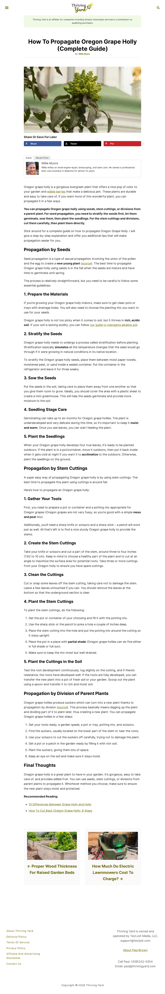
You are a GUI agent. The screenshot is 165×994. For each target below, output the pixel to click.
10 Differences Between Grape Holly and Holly (60, 804)
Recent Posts (42, 158)
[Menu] (7, 7)
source (86, 263)
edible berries (56, 191)
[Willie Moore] (32, 168)
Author (29, 158)
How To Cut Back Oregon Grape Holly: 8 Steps (60, 810)
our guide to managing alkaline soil (113, 325)
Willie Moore (84, 54)
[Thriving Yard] (82, 7)
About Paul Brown (135, 950)
